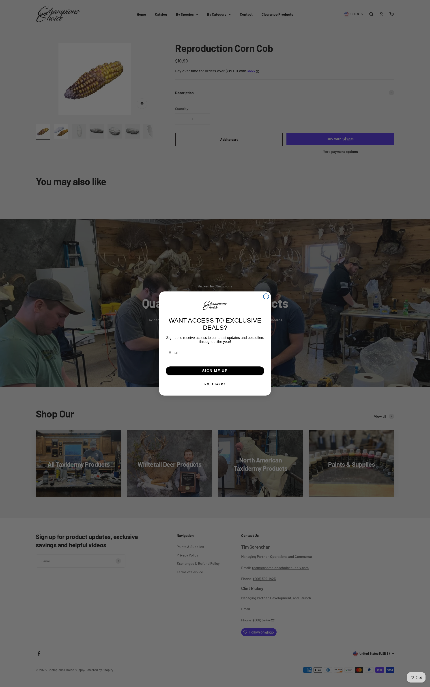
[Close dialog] (266, 296)
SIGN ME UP (215, 371)
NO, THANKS (215, 384)
